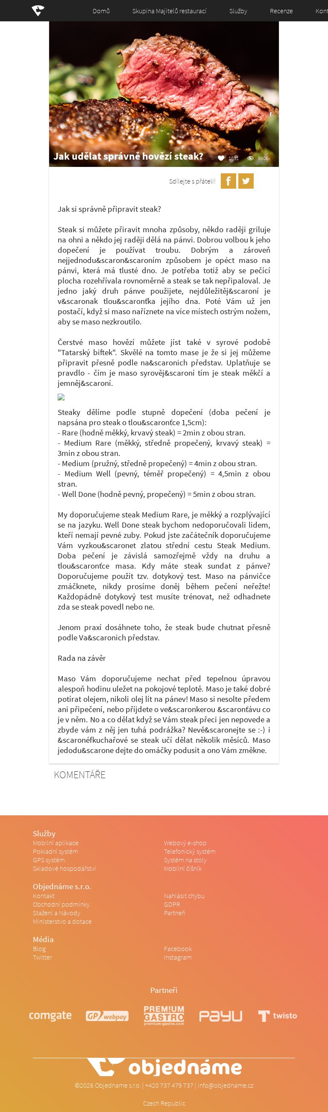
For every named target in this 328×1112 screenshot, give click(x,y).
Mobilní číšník (183, 868)
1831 (233, 158)
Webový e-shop (185, 842)
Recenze (281, 10)
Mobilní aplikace (56, 842)
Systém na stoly (185, 859)
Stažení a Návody (56, 912)
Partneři (175, 912)
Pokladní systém (55, 851)
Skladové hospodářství (64, 868)
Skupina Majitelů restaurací (169, 10)
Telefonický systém (190, 851)
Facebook (178, 948)
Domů (101, 10)
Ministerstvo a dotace (62, 921)
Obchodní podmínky (61, 904)
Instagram (178, 957)
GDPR (172, 904)
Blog (39, 948)
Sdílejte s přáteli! (192, 181)
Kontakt (44, 895)
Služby (238, 10)
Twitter (42, 957)
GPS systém (49, 859)
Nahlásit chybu (184, 895)
